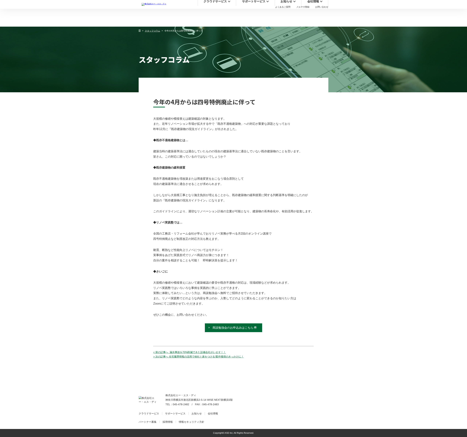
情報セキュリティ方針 (191, 421)
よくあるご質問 (282, 7)
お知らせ (197, 413)
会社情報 (213, 413)
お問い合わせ (321, 7)
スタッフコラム (152, 31)
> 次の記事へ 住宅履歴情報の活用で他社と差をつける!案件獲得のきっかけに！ (198, 356)
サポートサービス (175, 413)
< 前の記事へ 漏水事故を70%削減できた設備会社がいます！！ (189, 352)
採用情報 (168, 421)
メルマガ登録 (302, 7)
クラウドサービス (149, 413)
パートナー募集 (148, 421)
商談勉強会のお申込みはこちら (233, 327)
